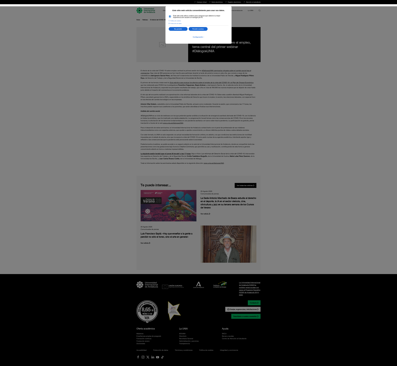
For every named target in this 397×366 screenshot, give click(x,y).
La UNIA (183, 328)
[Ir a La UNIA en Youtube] (157, 357)
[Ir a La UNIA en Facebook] (138, 357)
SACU (224, 333)
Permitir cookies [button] (198, 29)
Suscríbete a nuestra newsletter (245, 316)
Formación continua (143, 338)
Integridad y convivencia (229, 350)
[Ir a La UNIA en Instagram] (143, 357)
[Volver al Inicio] (146, 10)
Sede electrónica (217, 2)
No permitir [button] (178, 29)
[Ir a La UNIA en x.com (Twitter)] (147, 357)
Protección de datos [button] (176, 23)
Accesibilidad (141, 350)
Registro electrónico (234, 2)
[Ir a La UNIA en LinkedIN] (152, 357)
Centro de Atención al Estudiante (234, 338)
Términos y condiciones (184, 350)
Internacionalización (236, 10)
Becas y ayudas (228, 336)
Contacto (253, 303)
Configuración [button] (198, 37)
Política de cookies (206, 350)
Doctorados (140, 343)
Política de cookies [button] (175, 21)
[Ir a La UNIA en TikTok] (162, 357)
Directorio (182, 336)
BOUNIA (182, 333)
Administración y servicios (189, 341)
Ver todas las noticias (245, 185)
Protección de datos (160, 350)
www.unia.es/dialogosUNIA (214, 163)
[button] (259, 10)
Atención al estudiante (253, 2)
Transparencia (184, 343)
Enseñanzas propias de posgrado (148, 336)
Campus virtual (202, 2)
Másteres (139, 333)
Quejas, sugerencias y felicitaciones (243, 309)
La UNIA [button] (250, 10)
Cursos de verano (142, 341)
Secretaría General (186, 338)
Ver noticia (205, 214)
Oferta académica (145, 328)
